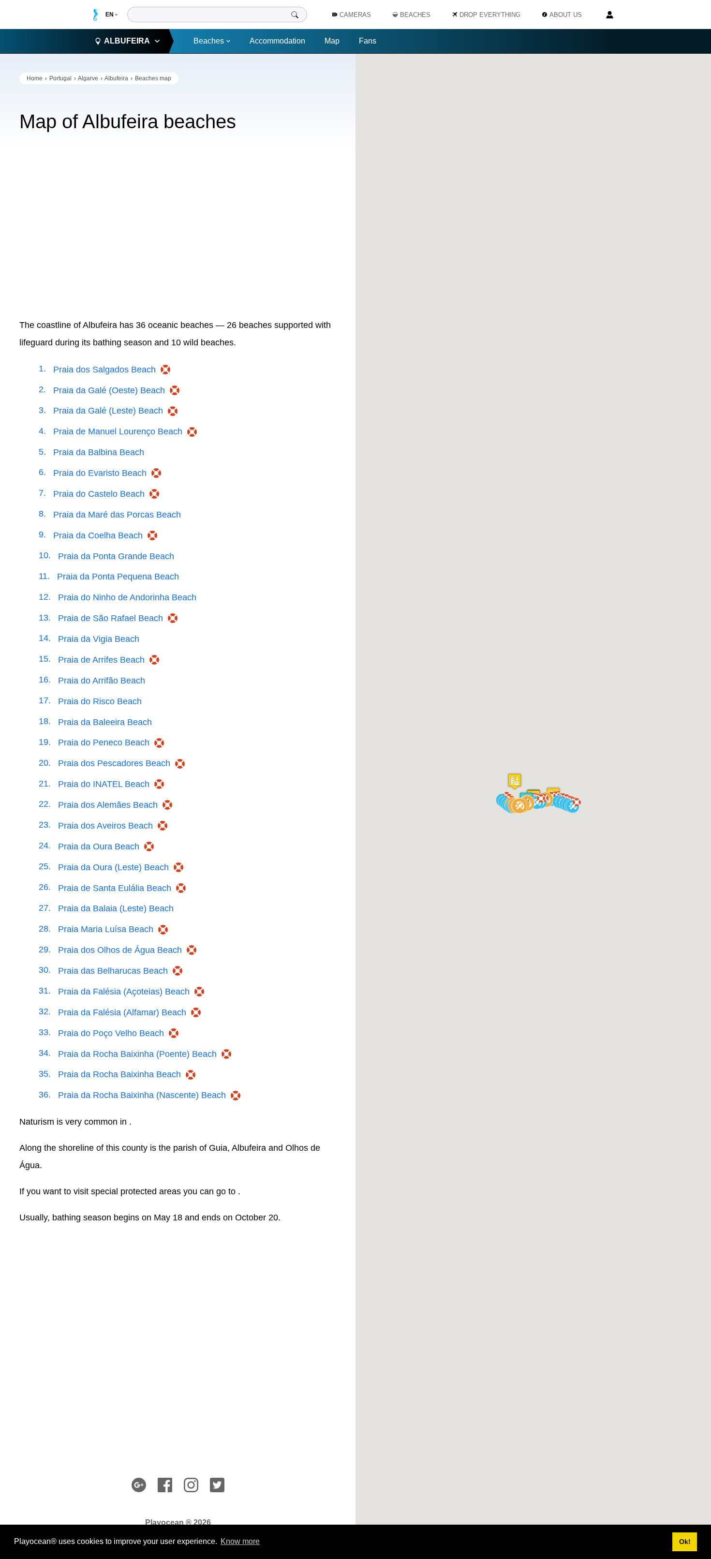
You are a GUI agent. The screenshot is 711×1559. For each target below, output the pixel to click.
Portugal (60, 78)
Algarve (88, 78)
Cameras (355, 14)
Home (35, 78)
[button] (538, 801)
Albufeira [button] (127, 41)
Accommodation (277, 41)
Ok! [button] (685, 1541)
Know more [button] (240, 1541)
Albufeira (116, 78)
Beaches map (153, 78)
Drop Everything (489, 14)
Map (332, 41)
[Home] (95, 15)
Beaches (208, 41)
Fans (367, 41)
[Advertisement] (177, 224)
